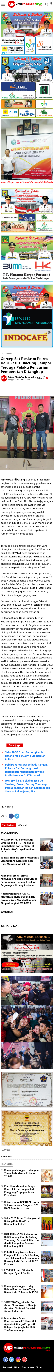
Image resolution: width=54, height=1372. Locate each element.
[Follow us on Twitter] (11, 1359)
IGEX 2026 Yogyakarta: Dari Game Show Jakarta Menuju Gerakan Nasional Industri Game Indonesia (20, 1307)
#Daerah (22, 825)
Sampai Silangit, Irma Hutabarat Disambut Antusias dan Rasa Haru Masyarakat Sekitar (20, 861)
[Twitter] (16, 816)
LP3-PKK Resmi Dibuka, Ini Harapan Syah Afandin (19, 1272)
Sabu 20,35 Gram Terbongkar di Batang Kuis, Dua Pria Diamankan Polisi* (25, 756)
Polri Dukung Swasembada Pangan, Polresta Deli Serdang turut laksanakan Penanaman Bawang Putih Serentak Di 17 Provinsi (21, 1258)
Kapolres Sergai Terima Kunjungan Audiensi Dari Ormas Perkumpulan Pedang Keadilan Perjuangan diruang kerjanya (19, 880)
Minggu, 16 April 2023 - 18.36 (19, 379)
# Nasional (7, 1156)
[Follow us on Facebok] (5, 1359)
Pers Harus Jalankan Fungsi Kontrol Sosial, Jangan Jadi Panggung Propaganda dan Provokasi (19, 1191)
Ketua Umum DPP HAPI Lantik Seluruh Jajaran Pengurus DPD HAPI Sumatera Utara (21, 1205)
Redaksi (7, 1367)
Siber (17, 1367)
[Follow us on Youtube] (24, 1359)
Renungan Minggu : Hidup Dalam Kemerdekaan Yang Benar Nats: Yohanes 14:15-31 (21, 1289)
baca (41, 378)
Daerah (10, 353)
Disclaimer (28, 1367)
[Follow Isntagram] (18, 1359)
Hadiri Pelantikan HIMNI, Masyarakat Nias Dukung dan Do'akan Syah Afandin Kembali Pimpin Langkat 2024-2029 (18, 898)
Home (3, 353)
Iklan (39, 1367)
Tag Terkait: (8, 825)
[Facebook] (11, 816)
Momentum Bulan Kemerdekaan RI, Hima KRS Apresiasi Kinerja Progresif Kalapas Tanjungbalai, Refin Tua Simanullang (20, 1324)
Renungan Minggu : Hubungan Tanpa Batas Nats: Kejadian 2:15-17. (21, 1173)
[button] (51, 2)
